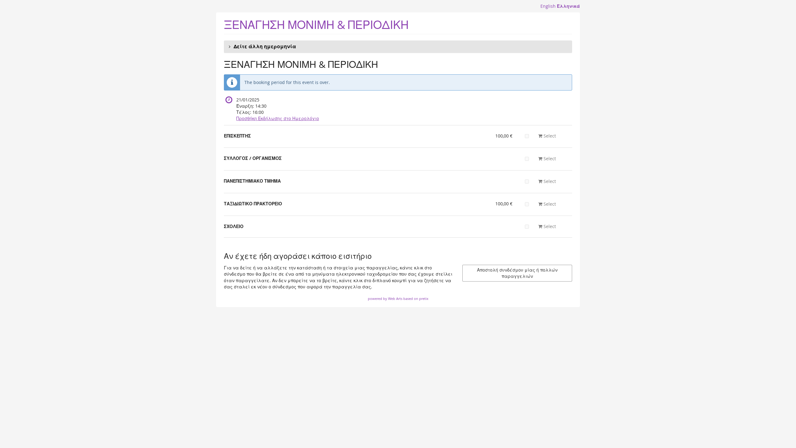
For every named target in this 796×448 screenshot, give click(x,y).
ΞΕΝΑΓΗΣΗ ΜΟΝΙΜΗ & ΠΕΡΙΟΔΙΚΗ (316, 24)
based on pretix (415, 298)
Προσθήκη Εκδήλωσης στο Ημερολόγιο (277, 118)
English (548, 6)
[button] (398, 47)
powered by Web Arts (385, 298)
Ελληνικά (568, 6)
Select (549, 136)
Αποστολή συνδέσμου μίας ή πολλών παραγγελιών (517, 273)
